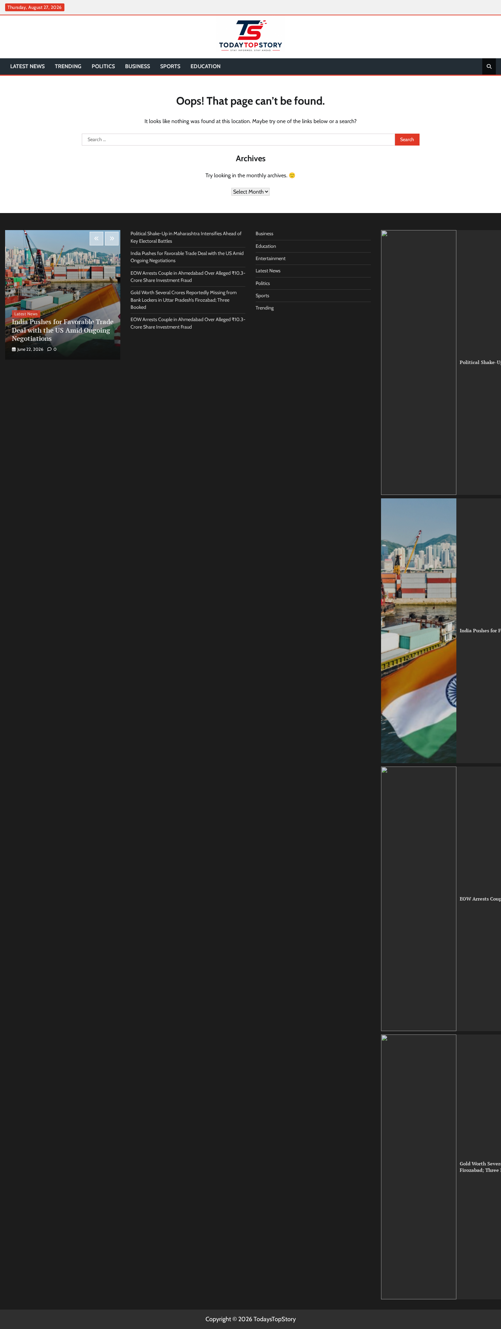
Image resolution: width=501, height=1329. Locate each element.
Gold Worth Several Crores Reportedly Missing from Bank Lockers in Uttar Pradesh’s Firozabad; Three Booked (184, 299)
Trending (68, 66)
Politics (103, 66)
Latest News (27, 66)
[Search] (489, 66)
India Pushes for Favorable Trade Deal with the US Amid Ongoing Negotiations (62, 330)
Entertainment (271, 258)
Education (206, 66)
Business (137, 66)
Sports (170, 66)
